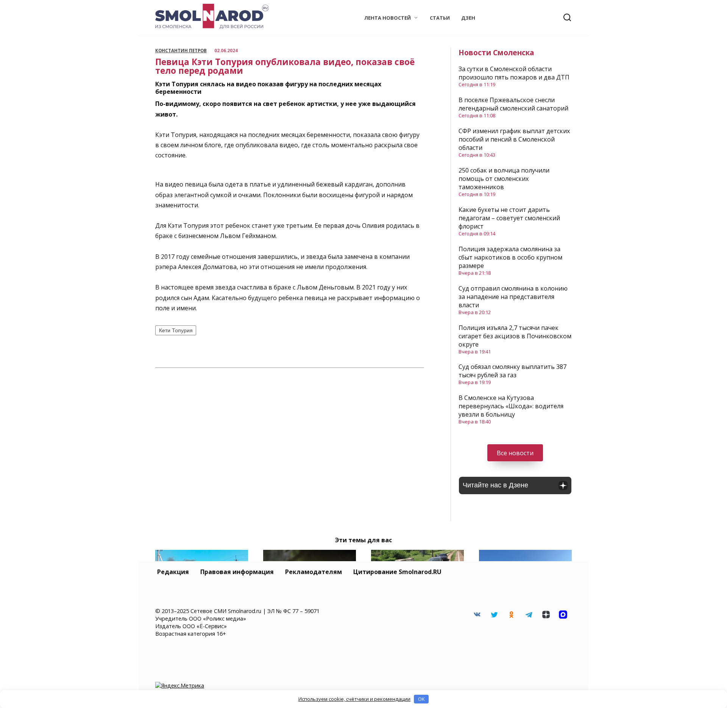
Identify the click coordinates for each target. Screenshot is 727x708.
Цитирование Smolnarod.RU (397, 572)
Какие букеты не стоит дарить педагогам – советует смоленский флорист (509, 217)
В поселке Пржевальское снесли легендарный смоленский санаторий (513, 104)
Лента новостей (387, 17)
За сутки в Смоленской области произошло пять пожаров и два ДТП (514, 73)
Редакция (173, 572)
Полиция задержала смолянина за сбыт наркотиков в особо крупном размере (510, 257)
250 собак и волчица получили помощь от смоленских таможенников (504, 178)
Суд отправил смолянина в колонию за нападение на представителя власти (513, 296)
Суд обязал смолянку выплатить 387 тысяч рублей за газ (512, 371)
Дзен (468, 17)
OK (421, 699)
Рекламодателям (313, 572)
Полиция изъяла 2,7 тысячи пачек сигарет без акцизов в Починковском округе (515, 336)
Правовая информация (237, 572)
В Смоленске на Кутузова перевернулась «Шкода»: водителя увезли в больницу (511, 406)
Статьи (440, 17)
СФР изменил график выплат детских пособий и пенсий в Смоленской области (514, 139)
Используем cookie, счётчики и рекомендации (354, 699)
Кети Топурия (176, 330)
